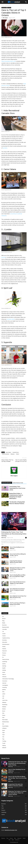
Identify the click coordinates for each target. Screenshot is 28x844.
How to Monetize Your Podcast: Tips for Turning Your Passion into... (17, 590)
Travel (3, 743)
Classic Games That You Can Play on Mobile (7, 460)
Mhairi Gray (3, 537)
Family (3, 646)
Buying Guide (8, 5)
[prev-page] (2, 509)
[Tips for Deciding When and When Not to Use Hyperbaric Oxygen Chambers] (5, 576)
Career (4, 633)
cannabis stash (10, 319)
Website (4, 747)
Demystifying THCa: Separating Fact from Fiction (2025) (17, 488)
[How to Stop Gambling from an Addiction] (5, 548)
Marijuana (12, 454)
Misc (15, 838)
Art (3, 616)
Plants (3, 715)
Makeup (4, 702)
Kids (3, 691)
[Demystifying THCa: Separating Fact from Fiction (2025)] (5, 488)
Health (3, 668)
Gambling (4, 661)
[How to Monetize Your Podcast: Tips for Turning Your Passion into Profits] (5, 590)
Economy (4, 640)
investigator (5, 685)
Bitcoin (4, 618)
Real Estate (5, 719)
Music (3, 711)
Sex (3, 724)
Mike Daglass (5, 17)
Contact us (17, 839)
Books (3, 623)
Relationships (5, 721)
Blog (3, 620)
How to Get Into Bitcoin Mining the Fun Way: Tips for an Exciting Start (17, 778)
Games (4, 663)
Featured (4, 650)
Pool (3, 717)
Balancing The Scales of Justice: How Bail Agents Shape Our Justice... (17, 569)
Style (3, 732)
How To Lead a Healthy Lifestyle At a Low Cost (21, 460)
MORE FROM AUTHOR (18, 482)
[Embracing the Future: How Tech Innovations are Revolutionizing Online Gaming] (14, 521)
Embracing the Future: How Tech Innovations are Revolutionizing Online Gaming (13, 534)
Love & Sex (4, 700)
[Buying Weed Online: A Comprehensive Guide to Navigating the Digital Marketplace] (5, 495)
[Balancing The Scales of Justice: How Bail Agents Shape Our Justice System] (5, 569)
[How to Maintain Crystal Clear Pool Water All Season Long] (5, 597)
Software (4, 728)
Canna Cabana (8, 452)
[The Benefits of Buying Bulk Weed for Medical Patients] (5, 503)
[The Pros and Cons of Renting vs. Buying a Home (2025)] (5, 604)
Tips (3, 739)
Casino (4, 635)
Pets (3, 713)
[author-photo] (14, 473)
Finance (4, 653)
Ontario (17, 454)
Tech (3, 734)
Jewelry (4, 689)
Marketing (4, 704)
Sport (3, 730)
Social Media (5, 726)
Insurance (4, 681)
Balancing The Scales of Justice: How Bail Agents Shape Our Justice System (17, 793)
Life (3, 698)
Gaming (4, 666)
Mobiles (4, 706)
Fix (3, 657)
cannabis (5, 148)
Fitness (4, 655)
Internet (4, 683)
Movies (4, 709)
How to (4, 674)
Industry (4, 676)
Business (4, 625)
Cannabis (9, 7)
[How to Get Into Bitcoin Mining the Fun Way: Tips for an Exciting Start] (5, 555)
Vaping (4, 745)
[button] (2, 2)
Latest (3, 693)
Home (2, 5)
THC (3, 736)
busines (3, 257)
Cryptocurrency (6, 638)
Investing (4, 687)
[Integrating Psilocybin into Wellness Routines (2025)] (5, 562)
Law (3, 696)
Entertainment (5, 644)
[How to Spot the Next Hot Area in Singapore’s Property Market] (5, 583)
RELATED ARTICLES (6, 482)
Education (4, 642)
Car (3, 631)
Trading (4, 741)
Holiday (4, 670)
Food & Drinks (5, 659)
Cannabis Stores (16, 452)
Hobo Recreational (5, 454)
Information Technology (8, 678)
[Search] (26, 2)
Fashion (4, 648)
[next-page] (5, 509)
